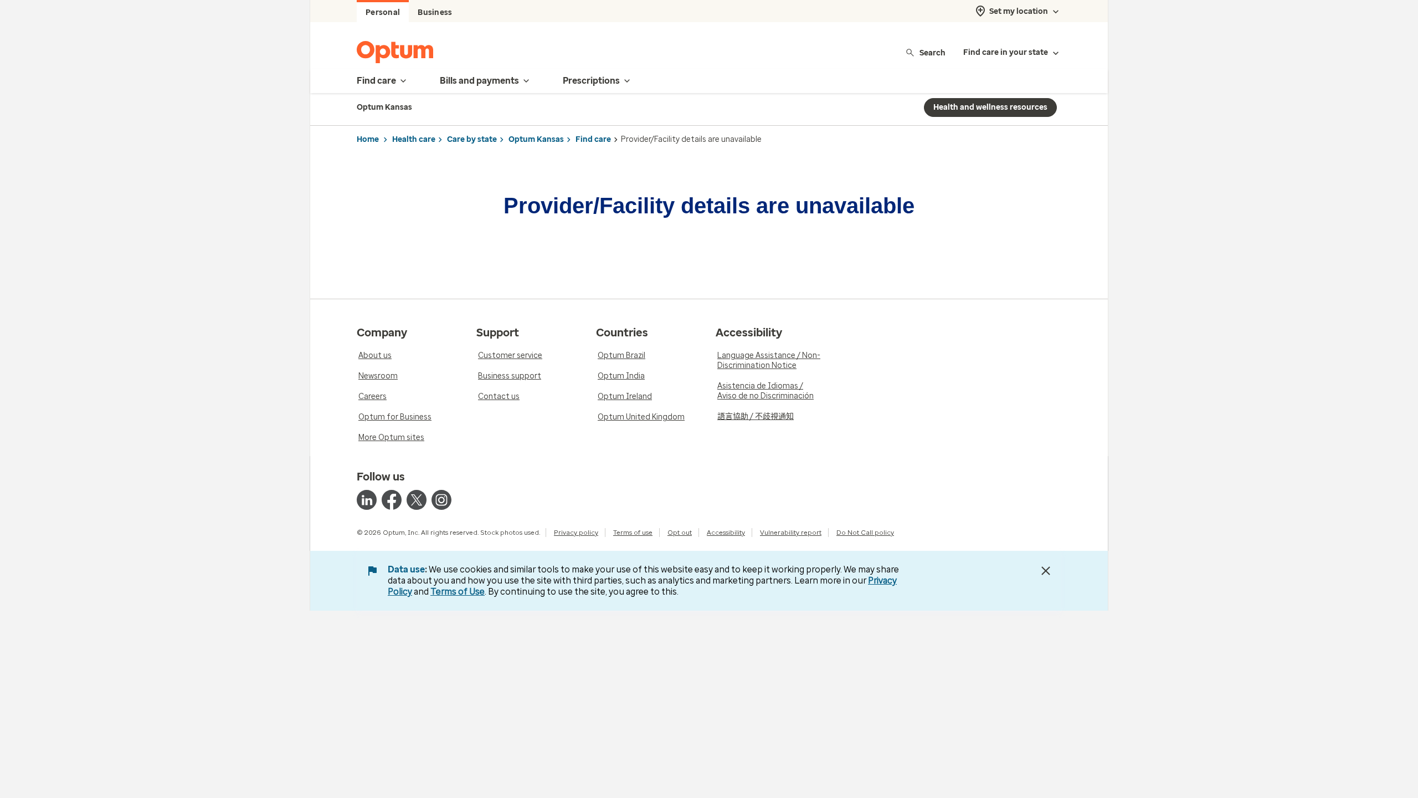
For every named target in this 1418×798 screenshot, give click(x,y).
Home (368, 139)
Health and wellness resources (990, 107)
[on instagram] (441, 500)
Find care (593, 139)
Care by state (472, 139)
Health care (413, 139)
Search (932, 52)
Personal (383, 12)
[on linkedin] (367, 500)
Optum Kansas (536, 139)
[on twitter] (417, 500)
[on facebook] (392, 500)
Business (435, 12)
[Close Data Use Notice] (1045, 570)
